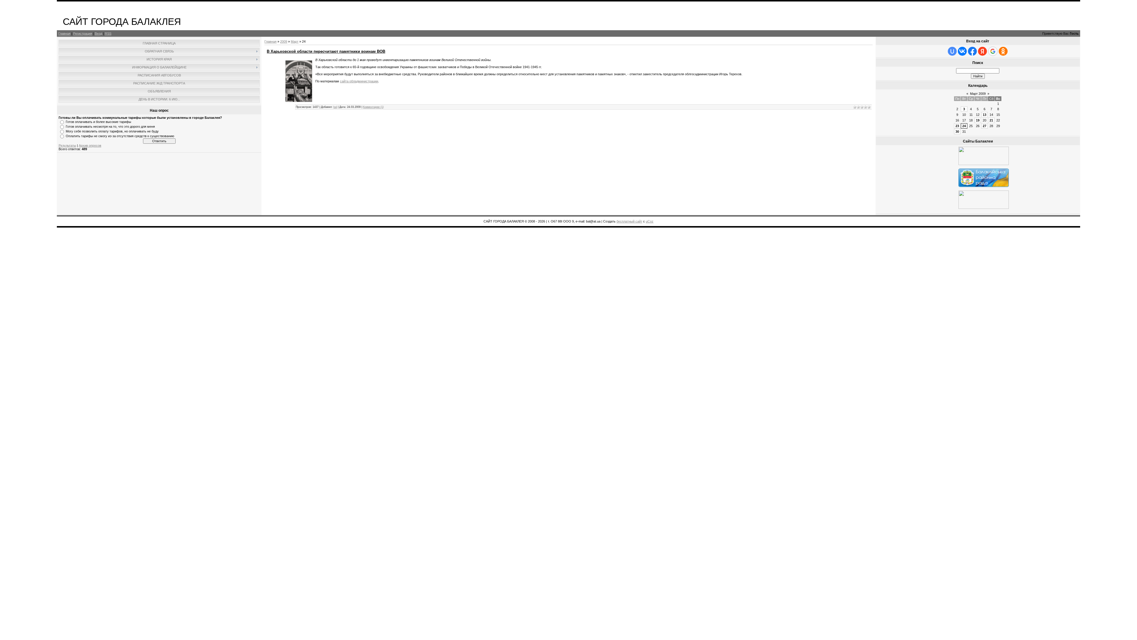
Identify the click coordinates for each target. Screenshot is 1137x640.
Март (294, 41)
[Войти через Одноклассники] (1003, 51)
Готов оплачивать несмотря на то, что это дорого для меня (110, 126)
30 (957, 131)
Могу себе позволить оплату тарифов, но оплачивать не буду (112, 131)
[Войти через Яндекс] (982, 51)
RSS (108, 33)
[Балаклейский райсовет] (983, 186)
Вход (98, 33)
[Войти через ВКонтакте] (962, 51)
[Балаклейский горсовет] (983, 207)
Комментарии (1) (373, 106)
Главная (64, 33)
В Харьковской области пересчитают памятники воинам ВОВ (326, 51)
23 (957, 126)
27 (984, 126)
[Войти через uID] (952, 51)
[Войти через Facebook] (972, 51)
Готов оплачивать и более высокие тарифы (98, 122)
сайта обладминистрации (359, 81)
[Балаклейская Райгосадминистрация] (983, 164)
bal (335, 106)
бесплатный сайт (629, 221)
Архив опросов (90, 145)
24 (964, 126)
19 (977, 120)
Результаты (67, 145)
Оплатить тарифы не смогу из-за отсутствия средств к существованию (120, 136)
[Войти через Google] (993, 51)
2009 (283, 41)
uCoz (649, 221)
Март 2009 (978, 93)
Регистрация (82, 33)
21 (991, 120)
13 (984, 114)
